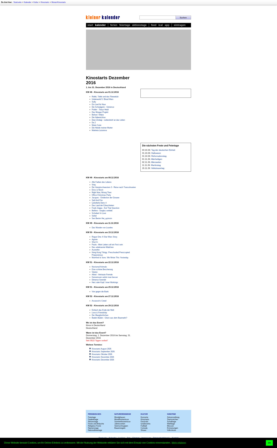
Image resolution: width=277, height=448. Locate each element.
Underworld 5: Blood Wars (102, 99)
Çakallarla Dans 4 (99, 203)
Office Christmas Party (101, 195)
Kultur (35, 2)
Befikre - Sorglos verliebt (102, 211)
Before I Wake (98, 115)
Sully (94, 102)
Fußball (144, 426)
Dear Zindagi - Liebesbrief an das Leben (108, 120)
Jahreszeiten (119, 424)
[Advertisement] (138, 50)
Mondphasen (119, 417)
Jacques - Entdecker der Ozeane (105, 198)
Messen (170, 426)
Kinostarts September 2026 (103, 351)
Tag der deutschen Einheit (163, 150)
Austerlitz (96, 250)
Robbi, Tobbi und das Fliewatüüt (105, 97)
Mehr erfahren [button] (179, 443)
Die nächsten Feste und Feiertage (160, 145)
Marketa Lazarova (99, 130)
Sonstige (171, 414)
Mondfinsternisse (121, 419)
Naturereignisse (122, 414)
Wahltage (171, 424)
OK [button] (269, 443)
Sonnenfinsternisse (122, 421)
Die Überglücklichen (100, 315)
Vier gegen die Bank (100, 292)
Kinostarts (45, 2)
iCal (160, 25)
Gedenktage (93, 419)
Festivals (144, 421)
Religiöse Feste (94, 426)
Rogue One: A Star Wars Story (104, 237)
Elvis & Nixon (97, 190)
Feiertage (124, 25)
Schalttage (171, 421)
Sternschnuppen (121, 426)
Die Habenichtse (98, 117)
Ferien (113, 25)
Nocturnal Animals (99, 267)
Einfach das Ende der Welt (103, 310)
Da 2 (94, 122)
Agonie (95, 239)
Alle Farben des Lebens (102, 182)
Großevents (145, 424)
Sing (94, 185)
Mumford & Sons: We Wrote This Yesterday (110, 257)
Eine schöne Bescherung (102, 269)
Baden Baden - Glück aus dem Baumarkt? (109, 318)
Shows (143, 430)
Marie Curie (96, 125)
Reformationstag (158, 156)
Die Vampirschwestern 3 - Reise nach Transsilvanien (114, 187)
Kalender (27, 2)
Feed (153, 25)
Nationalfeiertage (95, 430)
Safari (94, 216)
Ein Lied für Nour (99, 104)
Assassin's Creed (99, 301)
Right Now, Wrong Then (101, 192)
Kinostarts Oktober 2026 (102, 354)
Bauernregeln (119, 428)
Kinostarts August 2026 (101, 349)
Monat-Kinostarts (59, 2)
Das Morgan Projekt (100, 112)
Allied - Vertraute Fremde (102, 274)
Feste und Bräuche (96, 424)
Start (90, 25)
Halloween (156, 153)
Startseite (17, 2)
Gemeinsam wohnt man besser (105, 277)
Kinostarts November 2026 (103, 357)
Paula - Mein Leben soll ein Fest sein (107, 245)
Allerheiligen (156, 159)
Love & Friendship (99, 313)
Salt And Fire (97, 200)
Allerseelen (156, 162)
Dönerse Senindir (99, 280)
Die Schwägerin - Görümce (103, 107)
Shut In (95, 242)
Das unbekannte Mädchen (103, 247)
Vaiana (94, 272)
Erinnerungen (172, 428)
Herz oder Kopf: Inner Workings (105, 282)
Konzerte (144, 417)
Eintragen (180, 25)
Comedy (144, 428)
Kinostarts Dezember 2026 (103, 360)
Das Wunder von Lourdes (102, 228)
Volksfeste (171, 430)
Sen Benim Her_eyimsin (102, 218)
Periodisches (94, 414)
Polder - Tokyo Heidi (100, 110)
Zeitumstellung (173, 417)
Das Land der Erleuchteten (103, 205)
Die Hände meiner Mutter (102, 128)
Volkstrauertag (157, 168)
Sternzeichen (172, 419)
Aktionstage (139, 25)
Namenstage (93, 428)
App (167, 25)
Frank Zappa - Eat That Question (105, 208)
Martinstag (156, 165)
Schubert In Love (99, 213)
